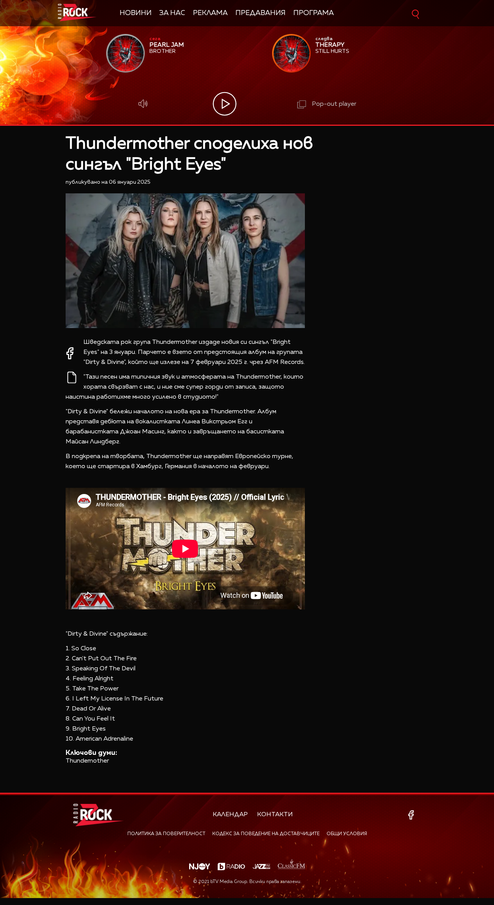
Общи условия (347, 834)
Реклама (210, 13)
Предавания (260, 13)
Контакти (275, 815)
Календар (230, 815)
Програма (313, 13)
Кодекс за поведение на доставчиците (266, 834)
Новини (136, 13)
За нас (172, 13)
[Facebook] (412, 815)
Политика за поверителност (166, 834)
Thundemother (87, 761)
